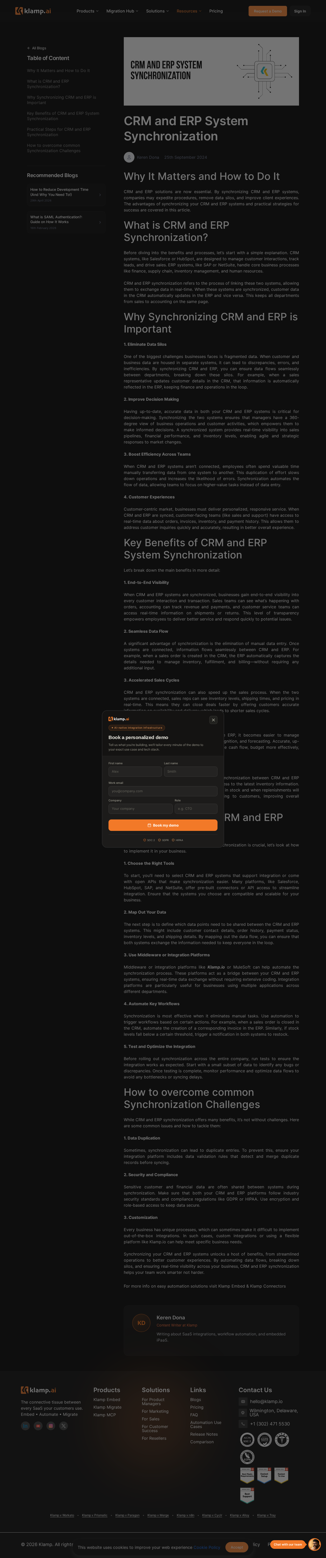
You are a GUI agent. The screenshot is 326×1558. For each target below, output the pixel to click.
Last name (171, 763)
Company (114, 800)
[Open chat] (314, 1544)
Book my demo (166, 825)
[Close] (213, 720)
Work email (115, 783)
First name (115, 763)
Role (178, 800)
